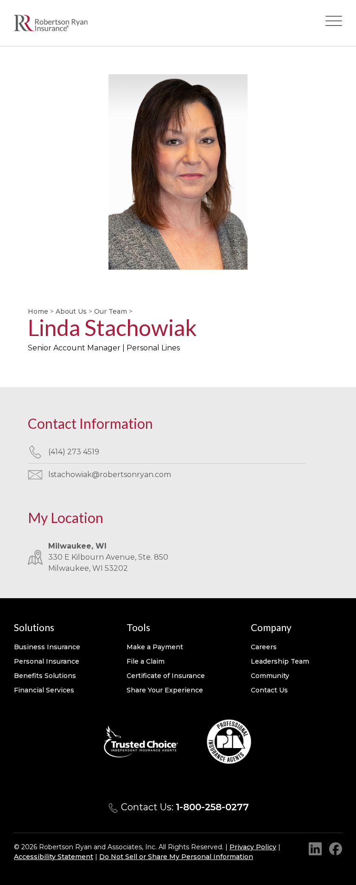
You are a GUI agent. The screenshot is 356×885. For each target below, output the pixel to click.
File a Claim (146, 661)
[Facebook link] (335, 848)
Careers (264, 647)
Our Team (110, 311)
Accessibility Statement (53, 857)
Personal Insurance (46, 661)
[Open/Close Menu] (333, 23)
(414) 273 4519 (73, 451)
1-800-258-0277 (212, 807)
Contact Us (269, 690)
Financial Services (44, 690)
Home (38, 311)
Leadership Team (280, 661)
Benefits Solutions (45, 676)
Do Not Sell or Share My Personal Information (176, 857)
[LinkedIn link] (315, 848)
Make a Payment (155, 647)
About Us (71, 311)
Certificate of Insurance (166, 676)
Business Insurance (47, 647)
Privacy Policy (252, 847)
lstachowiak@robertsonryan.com (109, 474)
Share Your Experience (165, 690)
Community (270, 676)
